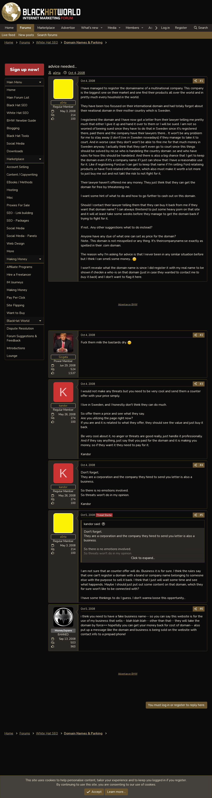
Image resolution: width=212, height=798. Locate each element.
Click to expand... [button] (143, 558)
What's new (89, 28)
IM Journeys (15, 282)
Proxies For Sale (18, 205)
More (10, 251)
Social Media (15, 143)
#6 (201, 609)
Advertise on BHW (127, 304)
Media (112, 28)
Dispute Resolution (20, 328)
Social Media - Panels (22, 236)
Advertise (68, 28)
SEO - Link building (20, 213)
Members (132, 28)
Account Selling (18, 167)
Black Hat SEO (17, 105)
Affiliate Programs (19, 267)
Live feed (8, 35)
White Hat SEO (18, 113)
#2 (201, 335)
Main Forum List (18, 97)
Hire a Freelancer (19, 275)
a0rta (56, 73)
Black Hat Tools (18, 136)
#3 (201, 384)
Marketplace (46, 28)
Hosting (12, 190)
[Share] (195, 80)
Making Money (17, 290)
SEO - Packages (18, 221)
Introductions (16, 348)
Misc (10, 198)
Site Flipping (15, 305)
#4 (201, 465)
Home (9, 28)
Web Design (15, 243)
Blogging (13, 128)
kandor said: (92, 524)
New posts (26, 35)
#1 (201, 81)
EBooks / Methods (20, 182)
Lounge (12, 356)
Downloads (15, 151)
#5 (201, 515)
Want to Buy (16, 313)
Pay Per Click (16, 298)
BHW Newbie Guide (21, 120)
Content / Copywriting (22, 175)
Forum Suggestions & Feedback (22, 338)
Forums (25, 28)
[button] (102, 28)
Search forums (47, 35)
